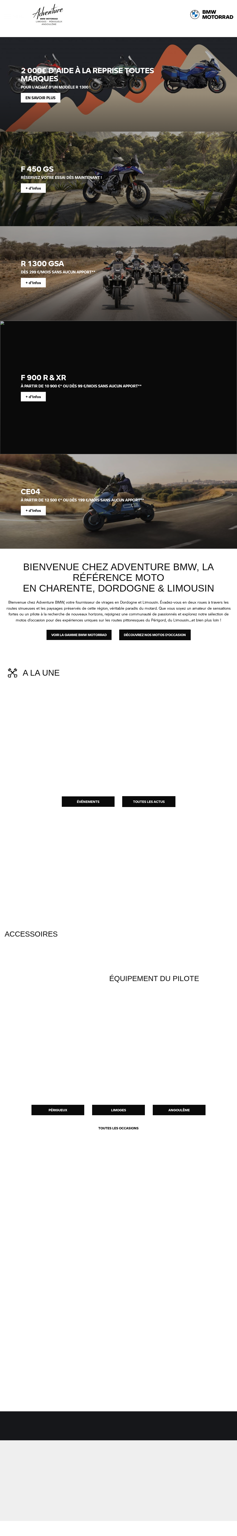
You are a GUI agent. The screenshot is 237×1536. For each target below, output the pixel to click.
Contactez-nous (34, 1467)
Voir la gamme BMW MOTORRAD (79, 635)
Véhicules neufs (25, 1428)
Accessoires (116, 1428)
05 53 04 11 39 (132, 1479)
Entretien (160, 1428)
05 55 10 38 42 (76, 1475)
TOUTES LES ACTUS (149, 801)
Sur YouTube (73, 1500)
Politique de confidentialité (204, 1528)
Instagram (21, 1375)
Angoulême (179, 1110)
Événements (88, 801)
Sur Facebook (74, 1485)
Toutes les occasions (118, 1128)
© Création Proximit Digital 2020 (37, 1528)
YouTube (20, 1384)
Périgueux (58, 1110)
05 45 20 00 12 (187, 1479)
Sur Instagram (74, 1492)
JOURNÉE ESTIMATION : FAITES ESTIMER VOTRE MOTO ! (40, 759)
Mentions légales (168, 1528)
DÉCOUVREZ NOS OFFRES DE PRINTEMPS (189, 756)
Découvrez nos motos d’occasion (155, 635)
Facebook (21, 1366)
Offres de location (209, 1428)
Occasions (72, 1428)
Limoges (118, 1110)
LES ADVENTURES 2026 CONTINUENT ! (114, 756)
